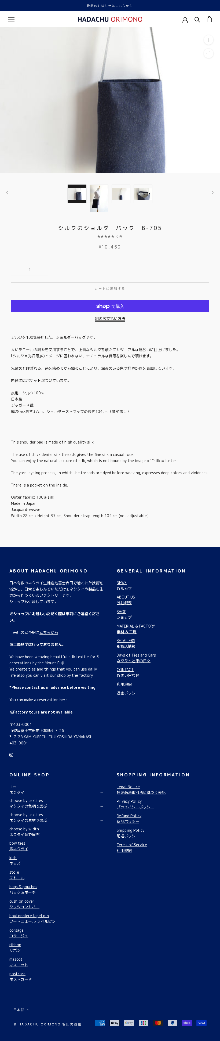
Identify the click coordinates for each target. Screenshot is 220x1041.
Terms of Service (132, 847)
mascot (18, 962)
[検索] (197, 19)
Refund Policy (129, 818)
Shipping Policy (130, 833)
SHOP (124, 614)
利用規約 (124, 684)
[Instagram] (11, 754)
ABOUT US (126, 600)
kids (15, 860)
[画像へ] (77, 194)
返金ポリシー (128, 693)
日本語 (19, 1010)
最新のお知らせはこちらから (110, 6)
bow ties (18, 846)
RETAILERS (126, 643)
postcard (20, 976)
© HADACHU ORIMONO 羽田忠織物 (47, 1024)
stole (16, 875)
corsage (18, 933)
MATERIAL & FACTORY (136, 629)
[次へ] (213, 192)
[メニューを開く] (11, 19)
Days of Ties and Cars (136, 658)
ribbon (15, 947)
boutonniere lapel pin (32, 918)
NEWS (124, 585)
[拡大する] (208, 40)
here (64, 699)
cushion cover (24, 904)
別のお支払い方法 (110, 318)
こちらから (48, 632)
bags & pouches (23, 889)
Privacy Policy (135, 804)
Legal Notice (141, 789)
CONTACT (128, 672)
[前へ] (7, 192)
